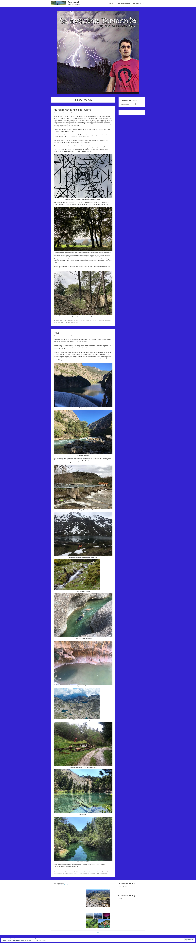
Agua (56, 332)
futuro (96, 320)
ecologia (78, 320)
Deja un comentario (73, 322)
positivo (107, 871)
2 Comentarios (103, 873)
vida (88, 873)
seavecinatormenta (59, 322)
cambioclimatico (71, 320)
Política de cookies (42, 940)
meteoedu (101, 320)
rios (61, 873)
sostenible (76, 873)
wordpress (92, 873)
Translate (66, 885)
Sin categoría (59, 871)
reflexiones (108, 320)
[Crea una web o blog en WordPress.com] (98, 933)
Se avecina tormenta (123, 3)
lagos (90, 871)
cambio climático (74, 871)
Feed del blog (137, 3)
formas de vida (85, 320)
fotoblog (92, 320)
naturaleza (102, 871)
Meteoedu (74, 2)
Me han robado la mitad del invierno (72, 109)
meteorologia (59, 320)
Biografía (112, 3)
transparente (83, 873)
